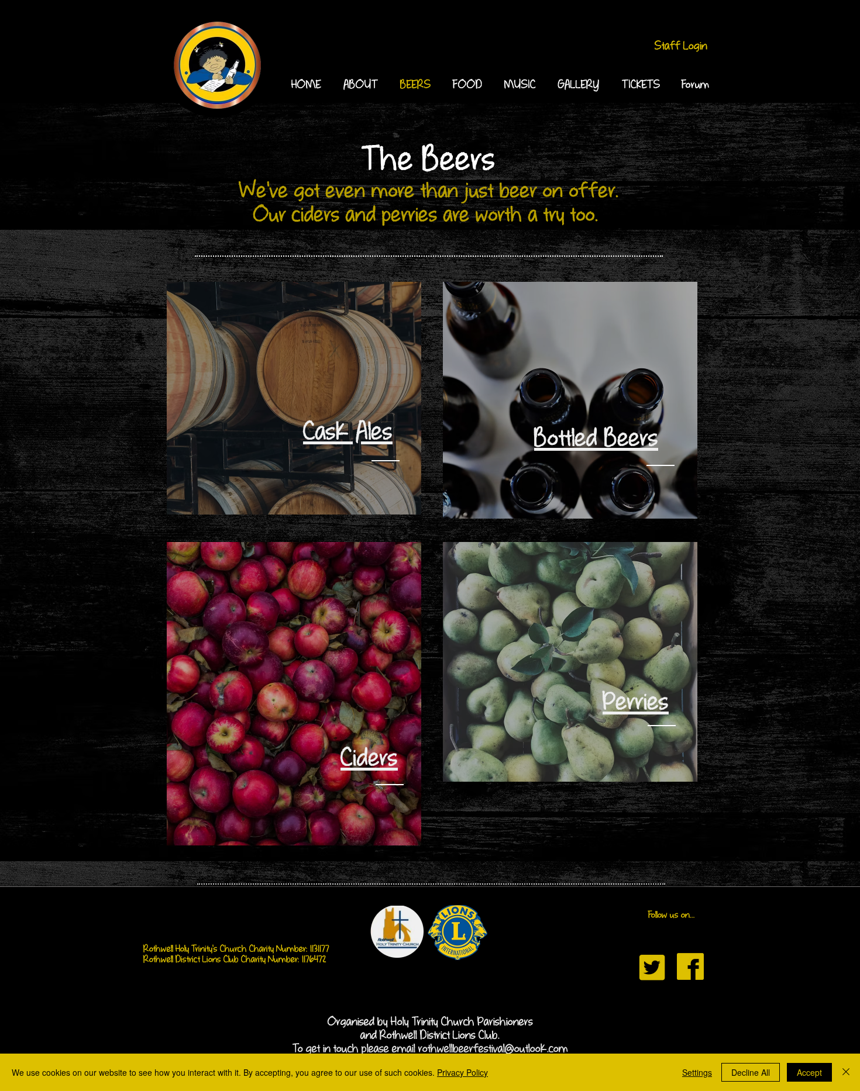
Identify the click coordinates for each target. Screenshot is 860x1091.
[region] (294, 398)
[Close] (846, 1072)
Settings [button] (697, 1072)
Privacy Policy (462, 1072)
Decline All (750, 1072)
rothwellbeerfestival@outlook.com (493, 1049)
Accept (809, 1072)
